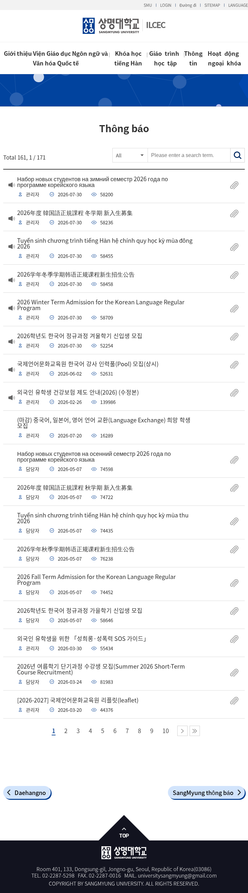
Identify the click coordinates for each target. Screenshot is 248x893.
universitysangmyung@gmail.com (177, 875)
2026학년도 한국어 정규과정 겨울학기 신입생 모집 (79, 335)
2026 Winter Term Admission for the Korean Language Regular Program (100, 305)
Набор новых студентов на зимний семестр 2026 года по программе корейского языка (92, 181)
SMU (148, 5)
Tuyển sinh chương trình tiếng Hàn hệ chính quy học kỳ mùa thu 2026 (103, 518)
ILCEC (155, 25)
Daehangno (30, 792)
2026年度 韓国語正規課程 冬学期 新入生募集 (75, 212)
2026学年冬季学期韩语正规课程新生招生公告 (76, 274)
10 (165, 731)
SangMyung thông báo (203, 792)
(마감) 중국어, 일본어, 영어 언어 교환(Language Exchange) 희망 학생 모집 (104, 423)
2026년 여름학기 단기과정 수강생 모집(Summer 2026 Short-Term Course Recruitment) (101, 669)
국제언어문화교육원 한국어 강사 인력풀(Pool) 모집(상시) (88, 363)
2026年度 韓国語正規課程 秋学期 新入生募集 (75, 487)
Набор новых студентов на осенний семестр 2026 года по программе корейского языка (94, 456)
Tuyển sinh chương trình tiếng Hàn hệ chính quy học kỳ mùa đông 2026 (104, 243)
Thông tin (193, 58)
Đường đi (188, 5)
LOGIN (165, 5)
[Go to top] (124, 828)
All (118, 155)
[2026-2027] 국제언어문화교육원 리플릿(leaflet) (78, 700)
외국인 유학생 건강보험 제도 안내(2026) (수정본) (78, 392)
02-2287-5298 (58, 875)
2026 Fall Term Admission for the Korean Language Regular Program (96, 579)
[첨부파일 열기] (234, 186)
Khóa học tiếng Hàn (128, 58)
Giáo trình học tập (165, 58)
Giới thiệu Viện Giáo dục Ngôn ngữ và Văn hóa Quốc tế (56, 58)
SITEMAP (212, 5)
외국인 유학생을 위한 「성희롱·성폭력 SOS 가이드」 (83, 638)
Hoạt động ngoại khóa (225, 58)
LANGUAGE (238, 5)
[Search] (237, 155)
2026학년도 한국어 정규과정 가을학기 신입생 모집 (79, 610)
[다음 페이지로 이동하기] (182, 731)
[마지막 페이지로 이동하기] (195, 731)
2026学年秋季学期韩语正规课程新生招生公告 (76, 549)
